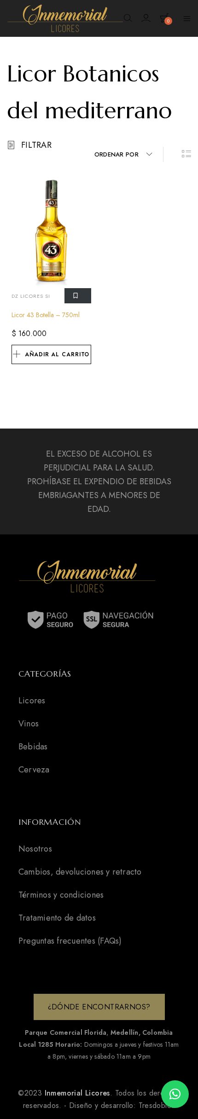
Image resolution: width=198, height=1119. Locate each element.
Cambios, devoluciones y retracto (80, 872)
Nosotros (35, 849)
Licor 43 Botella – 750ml (46, 314)
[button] (175, 1094)
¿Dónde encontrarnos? (99, 1007)
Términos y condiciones (61, 895)
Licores (32, 701)
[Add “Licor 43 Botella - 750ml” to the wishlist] (77, 295)
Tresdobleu (157, 1105)
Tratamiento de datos (57, 918)
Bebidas (33, 747)
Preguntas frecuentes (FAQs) (70, 941)
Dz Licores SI (31, 296)
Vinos (28, 724)
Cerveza (34, 770)
